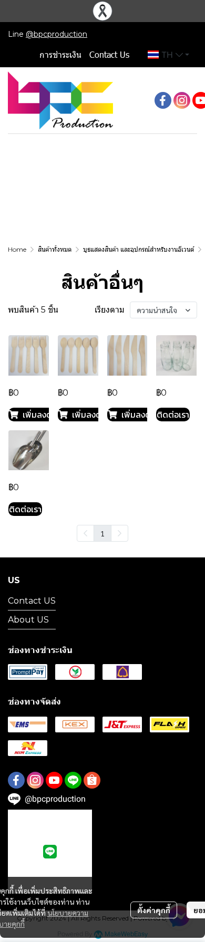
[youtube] (54, 780)
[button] (168, 54)
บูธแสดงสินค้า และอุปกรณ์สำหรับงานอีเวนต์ (138, 249)
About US (28, 620)
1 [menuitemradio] (102, 533)
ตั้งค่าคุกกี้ (153, 910)
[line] (73, 780)
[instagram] (181, 100)
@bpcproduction (56, 34)
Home (17, 249)
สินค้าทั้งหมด (54, 249)
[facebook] (163, 100)
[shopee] (92, 780)
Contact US (32, 601)
